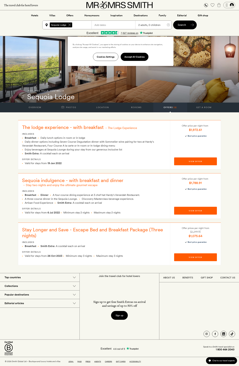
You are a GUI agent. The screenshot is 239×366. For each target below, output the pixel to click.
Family (162, 15)
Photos (70, 107)
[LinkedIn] (223, 334)
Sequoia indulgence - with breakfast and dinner (72, 180)
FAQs (79, 361)
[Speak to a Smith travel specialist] (206, 5)
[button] (206, 5)
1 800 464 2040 (225, 350)
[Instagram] (207, 334)
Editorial (182, 15)
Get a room (204, 107)
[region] (120, 51)
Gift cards (121, 361)
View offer (195, 161)
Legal (70, 361)
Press (88, 361)
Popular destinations (17, 294)
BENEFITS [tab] (187, 277)
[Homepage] (119, 5)
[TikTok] (232, 334)
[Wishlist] (212, 5)
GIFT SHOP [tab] (207, 277)
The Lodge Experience (122, 128)
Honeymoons (91, 15)
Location (102, 107)
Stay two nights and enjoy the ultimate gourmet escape (62, 185)
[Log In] (229, 5)
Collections (11, 286)
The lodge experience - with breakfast (63, 127)
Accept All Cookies (134, 57)
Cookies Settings (106, 57)
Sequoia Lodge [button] (58, 25)
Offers (69, 15)
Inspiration (116, 15)
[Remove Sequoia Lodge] (70, 25)
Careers (108, 361)
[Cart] (219, 5)
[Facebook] (215, 334)
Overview (35, 107)
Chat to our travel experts (223, 360)
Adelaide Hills (38, 91)
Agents (97, 361)
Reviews (136, 107)
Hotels (34, 15)
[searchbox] (83, 24)
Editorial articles (14, 303)
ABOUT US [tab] (169, 277)
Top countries (13, 277)
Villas (52, 15)
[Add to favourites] (22, 96)
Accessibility (135, 361)
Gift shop (203, 15)
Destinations (141, 15)
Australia (57, 91)
